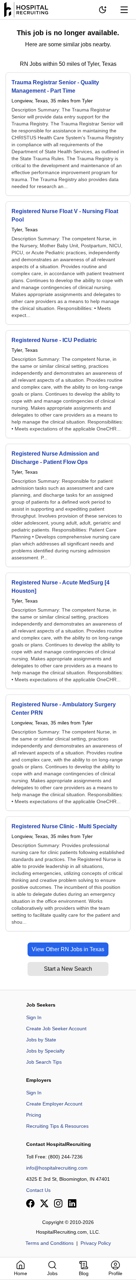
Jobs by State (41, 1039)
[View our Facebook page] (30, 1203)
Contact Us (38, 1190)
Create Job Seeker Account (56, 1028)
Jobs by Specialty (45, 1051)
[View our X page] (44, 1203)
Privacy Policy (96, 1243)
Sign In (33, 1017)
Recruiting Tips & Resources (57, 1126)
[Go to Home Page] (26, 9)
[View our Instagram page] (58, 1203)
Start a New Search (68, 969)
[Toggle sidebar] (124, 9)
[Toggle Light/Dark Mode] (102, 10)
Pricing (33, 1115)
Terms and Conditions (49, 1243)
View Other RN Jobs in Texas (68, 949)
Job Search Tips (44, 1062)
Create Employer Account (54, 1104)
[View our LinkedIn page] (72, 1203)
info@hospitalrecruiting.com (57, 1168)
